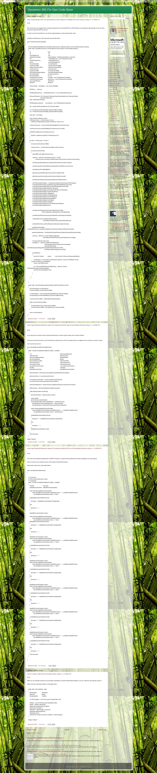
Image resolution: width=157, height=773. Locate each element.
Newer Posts (31, 730)
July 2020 (112, 97)
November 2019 (114, 103)
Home (67, 730)
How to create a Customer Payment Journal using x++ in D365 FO (119, 128)
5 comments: (41, 724)
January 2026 (113, 73)
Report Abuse (114, 238)
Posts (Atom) (37, 733)
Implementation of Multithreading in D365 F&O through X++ (45, 738)
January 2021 (113, 95)
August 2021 (113, 93)
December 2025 (114, 75)
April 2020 (112, 99)
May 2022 (112, 89)
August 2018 (113, 115)
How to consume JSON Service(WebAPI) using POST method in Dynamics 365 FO (120, 148)
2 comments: (41, 318)
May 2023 (112, 81)
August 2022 (113, 85)
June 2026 (112, 65)
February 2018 (114, 120)
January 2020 (113, 101)
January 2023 (113, 83)
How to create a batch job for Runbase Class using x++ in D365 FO (49, 674)
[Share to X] (51, 319)
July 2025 (112, 79)
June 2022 (112, 87)
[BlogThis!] (50, 319)
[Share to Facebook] (53, 319)
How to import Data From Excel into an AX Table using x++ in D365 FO (123, 212)
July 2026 (112, 63)
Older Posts (102, 730)
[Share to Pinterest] (54, 319)
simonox (77, 766)
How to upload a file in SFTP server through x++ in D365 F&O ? (50, 754)
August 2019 (113, 105)
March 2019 (113, 109)
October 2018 (113, 113)
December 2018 (114, 111)
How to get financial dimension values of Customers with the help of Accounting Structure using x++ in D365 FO (63, 325)
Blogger (89, 766)
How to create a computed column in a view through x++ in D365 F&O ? (45, 749)
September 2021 (114, 91)
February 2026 (114, 71)
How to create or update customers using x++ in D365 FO (119, 182)
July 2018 (112, 116)
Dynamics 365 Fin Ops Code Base (50, 9)
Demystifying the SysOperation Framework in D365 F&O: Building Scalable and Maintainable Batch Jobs (54, 745)
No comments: (42, 665)
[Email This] (48, 319)
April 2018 (112, 118)
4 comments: (41, 441)
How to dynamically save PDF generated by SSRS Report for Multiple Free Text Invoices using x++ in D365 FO (63, 19)
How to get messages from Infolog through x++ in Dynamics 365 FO (119, 192)
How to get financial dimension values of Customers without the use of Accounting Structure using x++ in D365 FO (64, 448)
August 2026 (113, 62)
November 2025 (114, 77)
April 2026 (112, 67)
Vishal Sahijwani (123, 28)
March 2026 (113, 69)
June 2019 (112, 107)
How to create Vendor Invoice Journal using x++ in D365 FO (119, 160)
